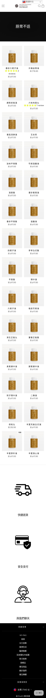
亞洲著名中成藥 (23, 655)
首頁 (23, 639)
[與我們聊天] (23, 594)
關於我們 (23, 670)
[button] (11, 70)
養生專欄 (23, 674)
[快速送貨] (23, 491)
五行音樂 (23, 643)
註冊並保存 (22, 682)
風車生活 (23, 647)
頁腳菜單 (22, 627)
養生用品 (23, 667)
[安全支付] (23, 542)
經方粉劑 (23, 659)
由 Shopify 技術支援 (23, 696)
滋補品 (23, 663)
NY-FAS (23, 635)
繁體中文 (29, 2)
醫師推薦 (23, 651)
